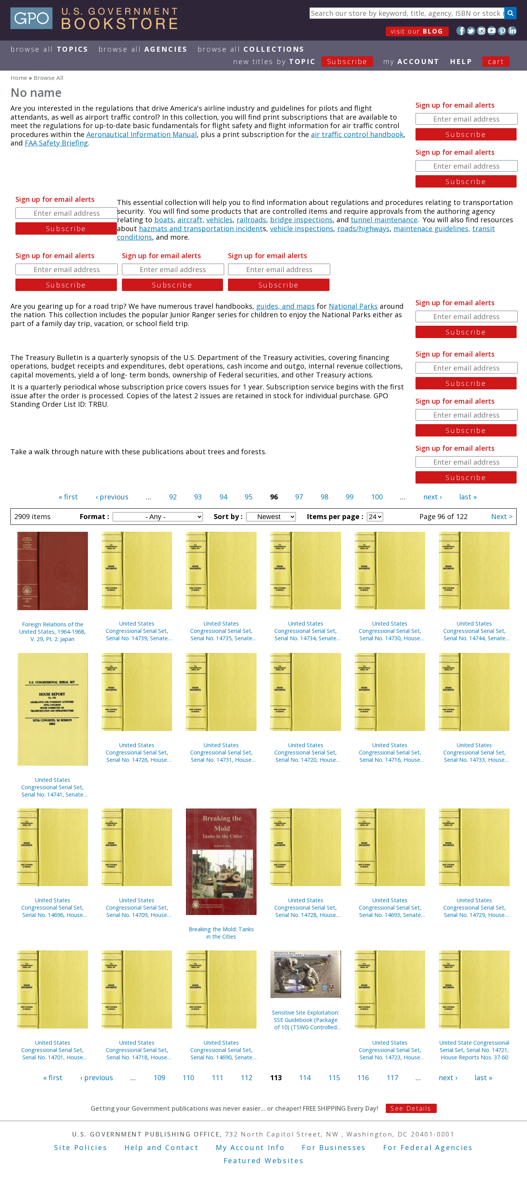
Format (93, 516)
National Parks (353, 306)
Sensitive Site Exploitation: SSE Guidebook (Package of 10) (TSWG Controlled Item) (305, 1020)
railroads (251, 219)
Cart (496, 61)
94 (223, 496)
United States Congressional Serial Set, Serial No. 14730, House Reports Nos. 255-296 (390, 631)
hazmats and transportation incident (201, 228)
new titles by (300, 61)
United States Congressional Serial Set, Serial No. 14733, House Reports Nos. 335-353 (474, 752)
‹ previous (112, 496)
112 (246, 1077)
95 (248, 496)
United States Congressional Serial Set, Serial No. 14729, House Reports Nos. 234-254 (474, 907)
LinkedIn (512, 30)
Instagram (481, 30)
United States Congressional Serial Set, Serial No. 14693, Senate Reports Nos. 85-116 (390, 907)
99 (349, 496)
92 (173, 496)
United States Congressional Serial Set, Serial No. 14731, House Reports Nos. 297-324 (221, 752)
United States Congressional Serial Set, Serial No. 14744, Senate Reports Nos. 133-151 (474, 631)
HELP (461, 61)
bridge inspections (301, 219)
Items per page (334, 516)
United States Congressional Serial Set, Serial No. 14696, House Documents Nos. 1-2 (52, 907)
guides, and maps (285, 306)
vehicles (219, 219)
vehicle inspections (301, 228)
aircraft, (190, 219)
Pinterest (502, 30)
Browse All (49, 49)
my (411, 61)
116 (363, 1077)
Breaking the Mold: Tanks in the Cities (221, 932)
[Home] (97, 26)
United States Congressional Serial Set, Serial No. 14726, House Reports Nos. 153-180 (137, 752)
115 (334, 1077)
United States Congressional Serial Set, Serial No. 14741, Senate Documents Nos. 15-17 (52, 787)
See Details (410, 1108)
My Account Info (250, 1147)
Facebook (460, 30)
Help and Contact (161, 1147)
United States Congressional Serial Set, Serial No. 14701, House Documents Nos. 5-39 (52, 1050)
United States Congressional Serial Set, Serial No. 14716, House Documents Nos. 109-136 (390, 752)
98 (324, 496)
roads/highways (363, 228)
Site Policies (80, 1147)
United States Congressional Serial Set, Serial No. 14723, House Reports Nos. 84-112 (390, 1050)
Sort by (227, 516)
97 (299, 496)
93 (198, 496)
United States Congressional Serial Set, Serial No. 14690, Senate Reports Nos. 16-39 (221, 1050)
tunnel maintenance (384, 219)
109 (159, 1077)
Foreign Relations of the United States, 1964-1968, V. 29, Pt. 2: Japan (52, 632)
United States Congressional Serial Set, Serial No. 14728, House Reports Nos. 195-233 (305, 907)
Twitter (471, 30)
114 (305, 1077)
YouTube (491, 30)
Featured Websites (263, 1160)
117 (392, 1077)
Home (18, 77)
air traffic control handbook (357, 134)
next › (432, 496)
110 (188, 1077)
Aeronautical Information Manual (141, 134)
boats (164, 219)
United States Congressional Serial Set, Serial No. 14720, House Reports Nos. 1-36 (305, 752)
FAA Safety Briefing (56, 142)
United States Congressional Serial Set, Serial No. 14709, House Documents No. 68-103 (137, 907)
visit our (417, 31)
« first (68, 496)
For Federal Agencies (428, 1147)
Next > (502, 516)
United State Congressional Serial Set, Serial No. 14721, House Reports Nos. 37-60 (474, 1050)
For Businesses (334, 1147)
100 (377, 496)
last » (468, 496)
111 (217, 1077)
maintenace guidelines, (432, 228)
